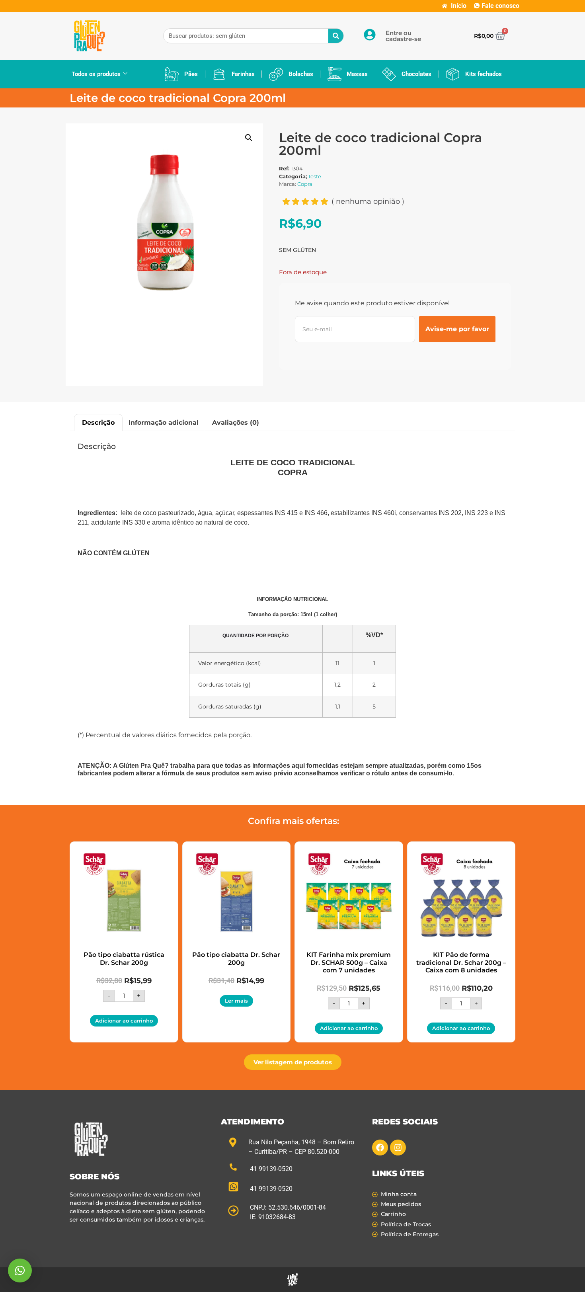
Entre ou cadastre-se (403, 36)
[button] (249, 138)
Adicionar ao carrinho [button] (124, 1020)
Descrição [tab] (98, 422)
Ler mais (236, 1000)
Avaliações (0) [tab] (235, 422)
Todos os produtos (96, 74)
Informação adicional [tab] (164, 422)
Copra (304, 184)
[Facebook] (380, 1147)
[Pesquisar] (335, 36)
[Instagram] (398, 1147)
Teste (314, 176)
